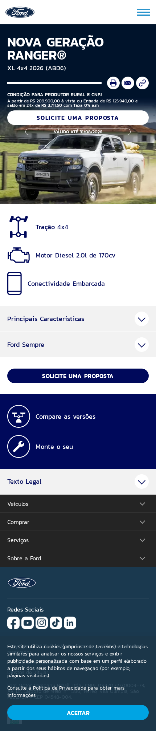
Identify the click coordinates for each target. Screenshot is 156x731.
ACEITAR (78, 712)
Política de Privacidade (59, 688)
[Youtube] (27, 622)
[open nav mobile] (144, 12)
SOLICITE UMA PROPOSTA (78, 117)
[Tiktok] (56, 622)
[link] (19, 11)
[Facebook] (13, 622)
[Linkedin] (70, 622)
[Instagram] (42, 622)
